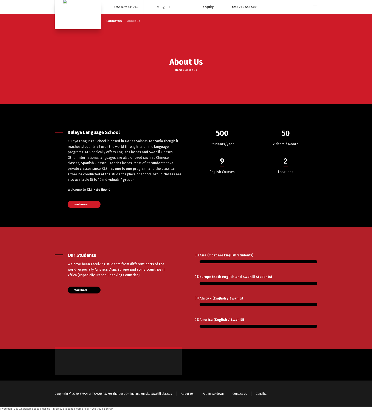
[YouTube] (176, 7)
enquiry (208, 7)
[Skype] (170, 7)
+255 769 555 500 (244, 7)
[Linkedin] (164, 7)
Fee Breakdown (213, 394)
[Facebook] (158, 7)
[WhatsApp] (182, 7)
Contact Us (239, 394)
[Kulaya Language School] (78, 14)
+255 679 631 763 (126, 7)
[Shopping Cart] (300, 7)
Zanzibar (262, 394)
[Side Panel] (314, 7)
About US (187, 394)
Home (178, 70)
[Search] (307, 7)
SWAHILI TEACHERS (93, 394)
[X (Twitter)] (152, 7)
